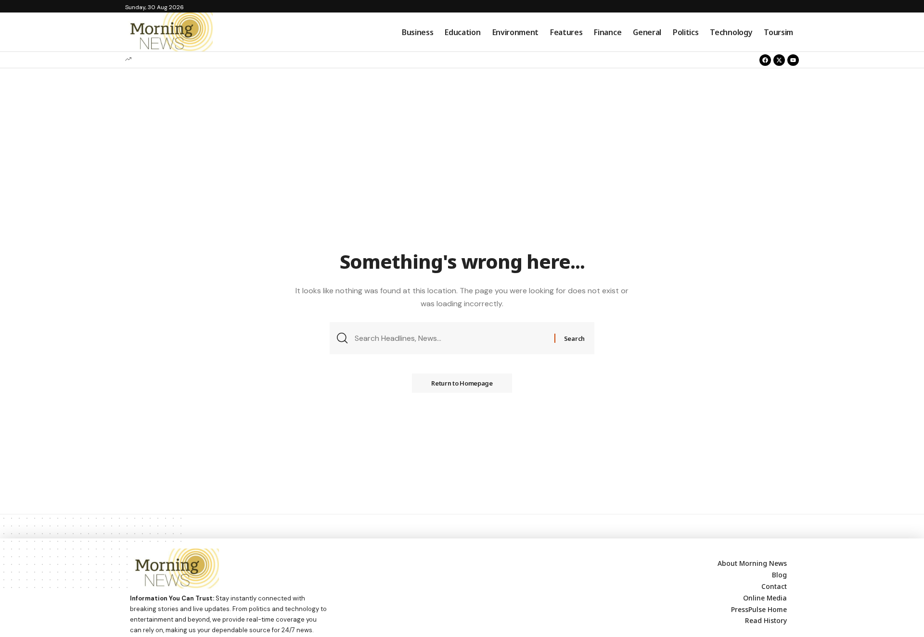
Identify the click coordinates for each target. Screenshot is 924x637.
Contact (774, 586)
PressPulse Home (759, 609)
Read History (766, 620)
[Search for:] (450, 338)
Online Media (765, 597)
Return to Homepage (462, 383)
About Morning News (752, 563)
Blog (779, 574)
